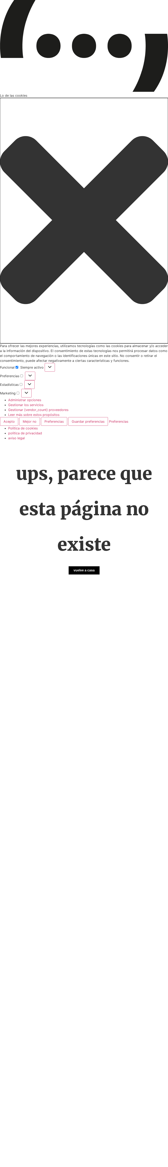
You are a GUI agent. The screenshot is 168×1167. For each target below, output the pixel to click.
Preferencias (54, 421)
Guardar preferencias (88, 421)
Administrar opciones (24, 400)
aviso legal (16, 438)
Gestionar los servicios (25, 405)
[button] (84, 221)
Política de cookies (23, 428)
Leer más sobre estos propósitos (33, 415)
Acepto (9, 421)
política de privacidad (25, 433)
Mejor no (29, 421)
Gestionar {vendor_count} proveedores (38, 410)
